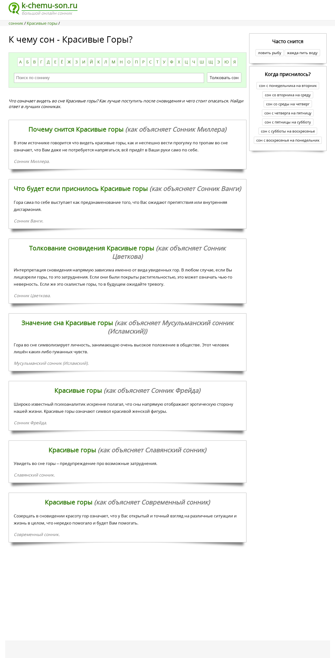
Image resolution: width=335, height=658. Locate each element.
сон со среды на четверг (287, 103)
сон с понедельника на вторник (288, 85)
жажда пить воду (302, 52)
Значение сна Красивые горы (127, 326)
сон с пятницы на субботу (288, 122)
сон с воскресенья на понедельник (288, 140)
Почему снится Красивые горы (127, 129)
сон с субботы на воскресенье (288, 131)
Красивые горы (127, 390)
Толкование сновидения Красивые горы (127, 252)
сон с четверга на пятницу (287, 112)
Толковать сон (224, 77)
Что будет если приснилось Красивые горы (127, 188)
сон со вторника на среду (288, 94)
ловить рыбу (269, 52)
